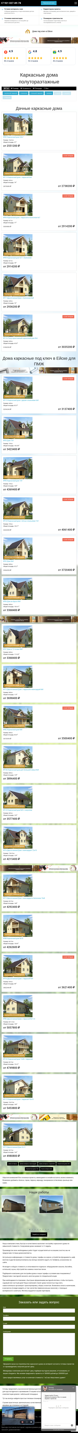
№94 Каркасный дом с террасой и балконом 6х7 (21, 218)
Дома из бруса (12, 1164)
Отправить (8, 1359)
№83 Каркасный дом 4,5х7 (13, 137)
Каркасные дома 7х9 (32, 1169)
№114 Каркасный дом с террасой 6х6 (17, 177)
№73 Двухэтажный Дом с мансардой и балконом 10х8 (24, 898)
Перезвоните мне (48, 3)
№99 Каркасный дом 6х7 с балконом (17, 258)
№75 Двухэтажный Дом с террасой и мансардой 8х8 (23, 689)
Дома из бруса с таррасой (47, 1164)
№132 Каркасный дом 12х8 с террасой (18, 1059)
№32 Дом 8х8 (8, 561)
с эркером (49, 93)
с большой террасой (36, 93)
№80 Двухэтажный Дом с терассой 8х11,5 (19, 1019)
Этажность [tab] (26, 88)
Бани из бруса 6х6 (46, 1169)
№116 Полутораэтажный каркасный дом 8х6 (20, 338)
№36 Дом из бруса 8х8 (11, 601)
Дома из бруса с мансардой (28, 1164)
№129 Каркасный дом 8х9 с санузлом (17, 810)
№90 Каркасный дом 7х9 (12, 481)
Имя (4, 1307)
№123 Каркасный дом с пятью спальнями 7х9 (20, 521)
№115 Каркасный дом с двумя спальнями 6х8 (20, 400)
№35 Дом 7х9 (8, 441)
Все (46, 88)
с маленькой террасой (10, 93)
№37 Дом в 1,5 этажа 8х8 (12, 649)
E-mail (5, 1323)
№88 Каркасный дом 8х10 (13, 938)
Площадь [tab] (38, 88)
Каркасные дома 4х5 (64, 1164)
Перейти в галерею (38, 1234)
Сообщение (7, 1331)
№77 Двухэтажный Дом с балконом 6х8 (18, 298)
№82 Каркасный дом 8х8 (12, 730)
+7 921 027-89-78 (11, 3)
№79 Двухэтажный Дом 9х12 (14, 1147)
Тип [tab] (7, 88)
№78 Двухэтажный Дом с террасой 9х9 (18, 979)
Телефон (6, 1315)
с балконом (23, 93)
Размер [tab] (15, 88)
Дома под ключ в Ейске (42, 31)
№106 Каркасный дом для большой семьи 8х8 (21, 770)
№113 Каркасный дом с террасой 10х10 (18, 1099)
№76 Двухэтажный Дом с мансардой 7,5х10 (20, 850)
